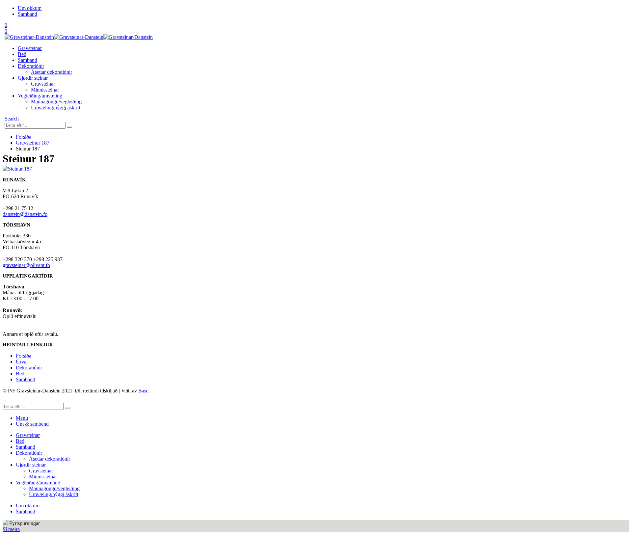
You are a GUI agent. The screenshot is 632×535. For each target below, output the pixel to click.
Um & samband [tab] (32, 424)
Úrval (22, 361)
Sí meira (11, 529)
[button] (12, 118)
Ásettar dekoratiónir (51, 72)
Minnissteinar (45, 90)
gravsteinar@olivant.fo (26, 265)
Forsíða (23, 356)
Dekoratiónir (31, 66)
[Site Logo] (79, 37)
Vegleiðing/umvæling (40, 95)
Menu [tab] (22, 418)
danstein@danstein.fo (25, 214)
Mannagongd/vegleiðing (56, 101)
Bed (22, 54)
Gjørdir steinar (33, 78)
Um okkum (29, 8)
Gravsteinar (30, 48)
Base (143, 390)
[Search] (69, 127)
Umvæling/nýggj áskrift (55, 107)
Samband (27, 14)
